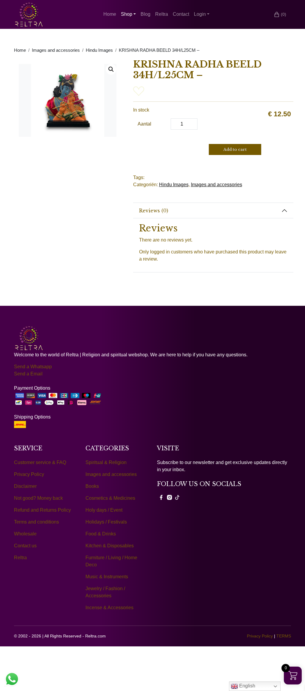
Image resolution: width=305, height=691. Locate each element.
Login (200, 14)
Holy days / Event (103, 510)
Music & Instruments (106, 576)
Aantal (144, 123)
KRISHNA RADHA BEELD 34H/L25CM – (159, 50)
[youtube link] (177, 497)
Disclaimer (25, 486)
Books (92, 486)
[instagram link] (169, 497)
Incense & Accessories (109, 607)
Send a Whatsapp (33, 366)
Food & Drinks (100, 533)
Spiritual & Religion (106, 462)
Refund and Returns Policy (42, 510)
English (246, 685)
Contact (181, 14)
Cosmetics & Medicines (110, 498)
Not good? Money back (38, 498)
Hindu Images (99, 50)
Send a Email (28, 373)
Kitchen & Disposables (109, 545)
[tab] (213, 210)
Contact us (25, 545)
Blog (145, 14)
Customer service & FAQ (40, 462)
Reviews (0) (153, 211)
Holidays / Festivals (106, 521)
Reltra (161, 14)
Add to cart (235, 149)
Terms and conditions (36, 521)
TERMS (283, 636)
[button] (111, 69)
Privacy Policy (29, 474)
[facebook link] (161, 497)
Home (109, 14)
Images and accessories (56, 50)
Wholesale (25, 533)
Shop (126, 14)
